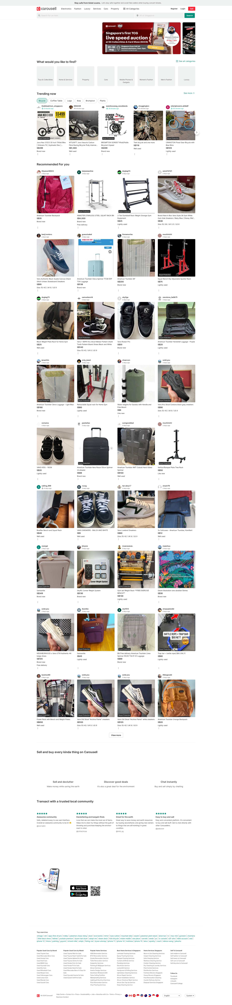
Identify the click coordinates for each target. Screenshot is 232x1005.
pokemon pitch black (149, 936)
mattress (129, 941)
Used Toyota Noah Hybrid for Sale (74, 956)
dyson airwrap (100, 941)
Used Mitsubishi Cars (44, 970)
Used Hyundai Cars (43, 965)
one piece (136, 938)
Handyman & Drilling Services (127, 970)
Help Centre (60, 994)
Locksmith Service (123, 968)
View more (116, 735)
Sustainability (85, 994)
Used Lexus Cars (42, 978)
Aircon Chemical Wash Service (127, 980)
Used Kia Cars (41, 968)
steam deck (103, 938)
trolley (65, 936)
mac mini (174, 936)
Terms (112, 994)
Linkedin (173, 981)
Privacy (117, 994)
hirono (48, 941)
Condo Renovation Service (99, 958)
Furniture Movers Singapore (153, 973)
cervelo (144, 938)
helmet (55, 938)
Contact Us (70, 994)
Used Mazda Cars (43, 980)
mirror (106, 936)
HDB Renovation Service (98, 953)
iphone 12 (40, 941)
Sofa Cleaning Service (151, 958)
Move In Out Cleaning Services (154, 953)
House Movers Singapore (152, 975)
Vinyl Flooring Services (98, 985)
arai (190, 938)
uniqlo (81, 941)
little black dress (44, 938)
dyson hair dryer (81, 938)
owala (151, 938)
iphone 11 (111, 941)
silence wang (168, 941)
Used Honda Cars (43, 958)
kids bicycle (114, 938)
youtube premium (66, 938)
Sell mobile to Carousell (178, 953)
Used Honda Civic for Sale (72, 963)
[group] (116, 38)
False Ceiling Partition (97, 975)
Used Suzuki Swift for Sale (72, 978)
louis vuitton (115, 936)
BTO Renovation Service (98, 956)
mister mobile (125, 938)
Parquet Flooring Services (125, 958)
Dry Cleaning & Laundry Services (155, 965)
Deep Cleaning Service (125, 985)
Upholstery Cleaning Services (127, 973)
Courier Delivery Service (152, 980)
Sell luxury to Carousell (178, 958)
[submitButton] (190, 15)
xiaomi (136, 936)
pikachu (178, 941)
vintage (40, 936)
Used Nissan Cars (43, 973)
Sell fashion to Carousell (178, 956)
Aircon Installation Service (126, 978)
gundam (182, 936)
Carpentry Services (96, 963)
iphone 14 (120, 941)
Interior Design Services (98, 970)
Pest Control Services (151, 968)
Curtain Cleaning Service (152, 963)
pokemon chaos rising (78, 936)
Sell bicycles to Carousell (179, 963)
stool (90, 936)
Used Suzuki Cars (43, 982)
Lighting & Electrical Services (100, 980)
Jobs (93, 994)
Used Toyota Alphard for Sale (73, 958)
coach (159, 941)
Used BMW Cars (42, 963)
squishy (152, 941)
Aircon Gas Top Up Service (126, 982)
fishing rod (89, 941)
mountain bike (126, 936)
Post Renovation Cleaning (152, 978)
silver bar (162, 936)
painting (55, 941)
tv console (163, 938)
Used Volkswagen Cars (44, 975)
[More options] (38, 154)
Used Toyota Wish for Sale (72, 953)
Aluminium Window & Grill (98, 973)
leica (145, 941)
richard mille (72, 941)
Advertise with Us (102, 994)
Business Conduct (62, 997)
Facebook (173, 976)
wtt (45, 936)
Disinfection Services (151, 970)
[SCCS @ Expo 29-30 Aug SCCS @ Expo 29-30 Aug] (141, 38)
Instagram (173, 978)
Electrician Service (123, 965)
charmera (191, 936)
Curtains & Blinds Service (125, 961)
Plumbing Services (123, 963)
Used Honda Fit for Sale (71, 965)
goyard (63, 941)
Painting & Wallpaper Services (100, 965)
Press (77, 994)
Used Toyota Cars (43, 953)
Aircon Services (95, 968)
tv (168, 936)
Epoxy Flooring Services (125, 956)
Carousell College (176, 983)
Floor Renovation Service (98, 982)
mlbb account (182, 938)
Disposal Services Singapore (153, 982)
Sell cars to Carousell (177, 961)
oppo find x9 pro (55, 936)
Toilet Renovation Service (99, 961)
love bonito (98, 936)
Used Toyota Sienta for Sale (72, 961)
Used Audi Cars (42, 961)
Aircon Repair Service (124, 975)
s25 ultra (171, 938)
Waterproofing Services (98, 978)
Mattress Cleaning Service (153, 961)
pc (156, 938)
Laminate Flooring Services (126, 953)
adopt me (93, 938)
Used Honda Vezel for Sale (72, 968)
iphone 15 (138, 941)
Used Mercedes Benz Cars (46, 956)
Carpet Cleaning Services (152, 956)
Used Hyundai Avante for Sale (73, 975)
